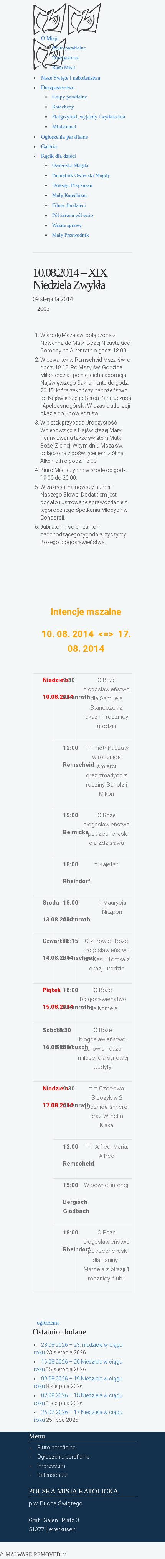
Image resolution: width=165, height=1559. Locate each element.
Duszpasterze (65, 58)
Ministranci (64, 127)
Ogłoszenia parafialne (64, 137)
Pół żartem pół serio (72, 215)
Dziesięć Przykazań (72, 185)
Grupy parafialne (69, 97)
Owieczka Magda (70, 165)
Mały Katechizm (69, 195)
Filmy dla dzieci (69, 205)
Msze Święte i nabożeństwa (70, 78)
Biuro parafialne (69, 48)
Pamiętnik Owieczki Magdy (81, 175)
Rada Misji (63, 67)
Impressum (51, 1466)
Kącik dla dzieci (58, 156)
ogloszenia (48, 1323)
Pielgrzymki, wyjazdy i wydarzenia (88, 117)
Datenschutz (52, 1475)
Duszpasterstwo (57, 87)
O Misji (49, 38)
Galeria (49, 146)
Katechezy (63, 107)
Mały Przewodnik (70, 235)
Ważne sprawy (67, 225)
